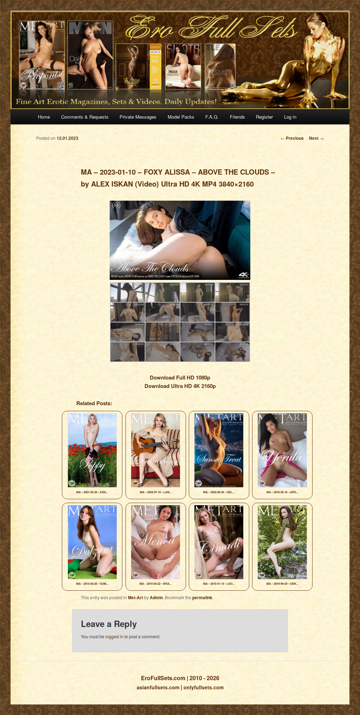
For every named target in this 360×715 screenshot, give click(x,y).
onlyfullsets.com (204, 687)
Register (264, 116)
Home (44, 116)
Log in (290, 116)
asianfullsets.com (158, 687)
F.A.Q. (212, 116)
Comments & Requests (85, 116)
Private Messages (138, 116)
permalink (202, 597)
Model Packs (181, 116)
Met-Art (135, 597)
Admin (156, 597)
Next (316, 138)
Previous (292, 138)
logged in (114, 636)
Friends (237, 116)
